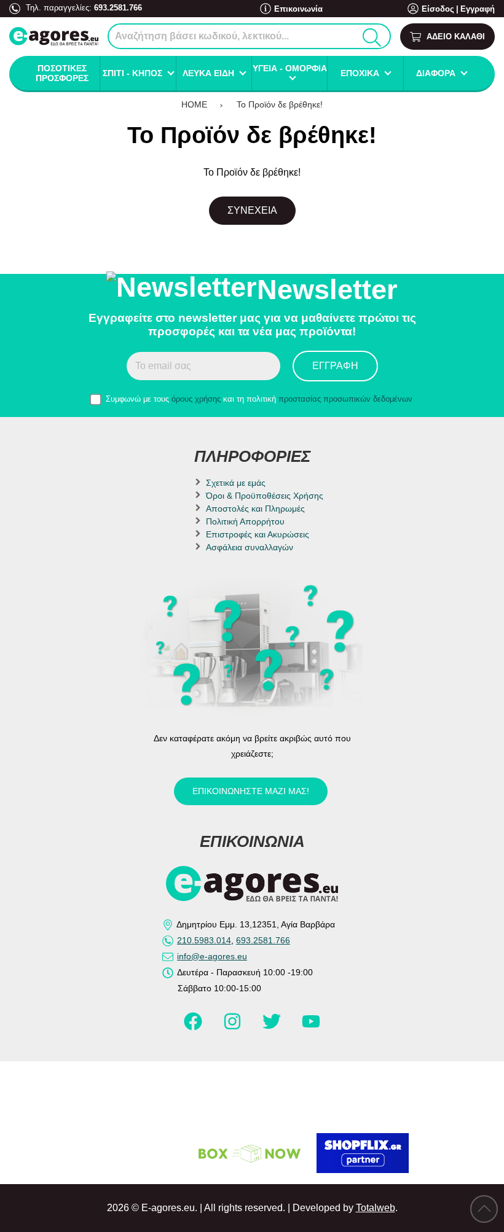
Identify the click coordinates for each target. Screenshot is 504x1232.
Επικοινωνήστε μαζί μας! (250, 791)
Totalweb (375, 1208)
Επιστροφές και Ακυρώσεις (257, 534)
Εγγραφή (477, 9)
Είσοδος (438, 9)
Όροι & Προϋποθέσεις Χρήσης (264, 496)
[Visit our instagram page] (233, 1026)
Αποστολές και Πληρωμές (255, 508)
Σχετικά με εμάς (236, 483)
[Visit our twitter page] (272, 1026)
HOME (194, 104)
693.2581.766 (118, 7)
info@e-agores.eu (212, 956)
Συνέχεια (252, 210)
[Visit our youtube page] (311, 1026)
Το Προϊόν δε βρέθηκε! (280, 104)
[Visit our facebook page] (194, 1026)
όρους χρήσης (196, 399)
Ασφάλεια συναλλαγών (249, 547)
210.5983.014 (204, 940)
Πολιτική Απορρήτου (245, 521)
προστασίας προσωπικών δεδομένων (345, 399)
